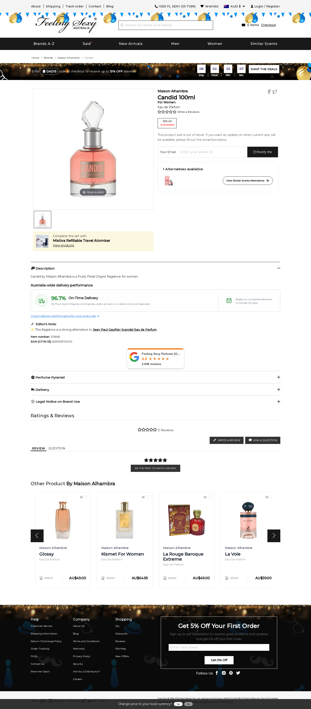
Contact (95, 6)
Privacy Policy (81, 656)
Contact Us (37, 663)
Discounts (121, 633)
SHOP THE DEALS (264, 69)
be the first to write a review (155, 468)
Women (215, 44)
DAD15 (51, 71)
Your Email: (168, 152)
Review (38, 448)
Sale (87, 44)
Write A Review (229, 440)
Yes (178, 704)
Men (175, 44)
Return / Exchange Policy (46, 641)
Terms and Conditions (86, 641)
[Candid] (42, 219)
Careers (77, 679)
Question (56, 448)
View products (63, 245)
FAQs (34, 656)
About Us (78, 625)
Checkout (268, 25)
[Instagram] (223, 673)
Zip (117, 625)
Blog (109, 6)
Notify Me (264, 152)
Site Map (120, 648)
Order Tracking (40, 648)
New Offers (122, 656)
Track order (74, 6)
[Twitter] (275, 92)
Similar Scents (264, 44)
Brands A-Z (44, 44)
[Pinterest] (231, 673)
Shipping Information (44, 633)
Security (78, 663)
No (188, 704)
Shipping (53, 6)
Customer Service (41, 625)
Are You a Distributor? (86, 671)
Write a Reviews (188, 111)
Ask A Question (265, 440)
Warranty (79, 648)
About (36, 6)
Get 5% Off (219, 660)
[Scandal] (169, 180)
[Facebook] (269, 92)
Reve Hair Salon (40, 671)
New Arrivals (131, 44)
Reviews (120, 641)
